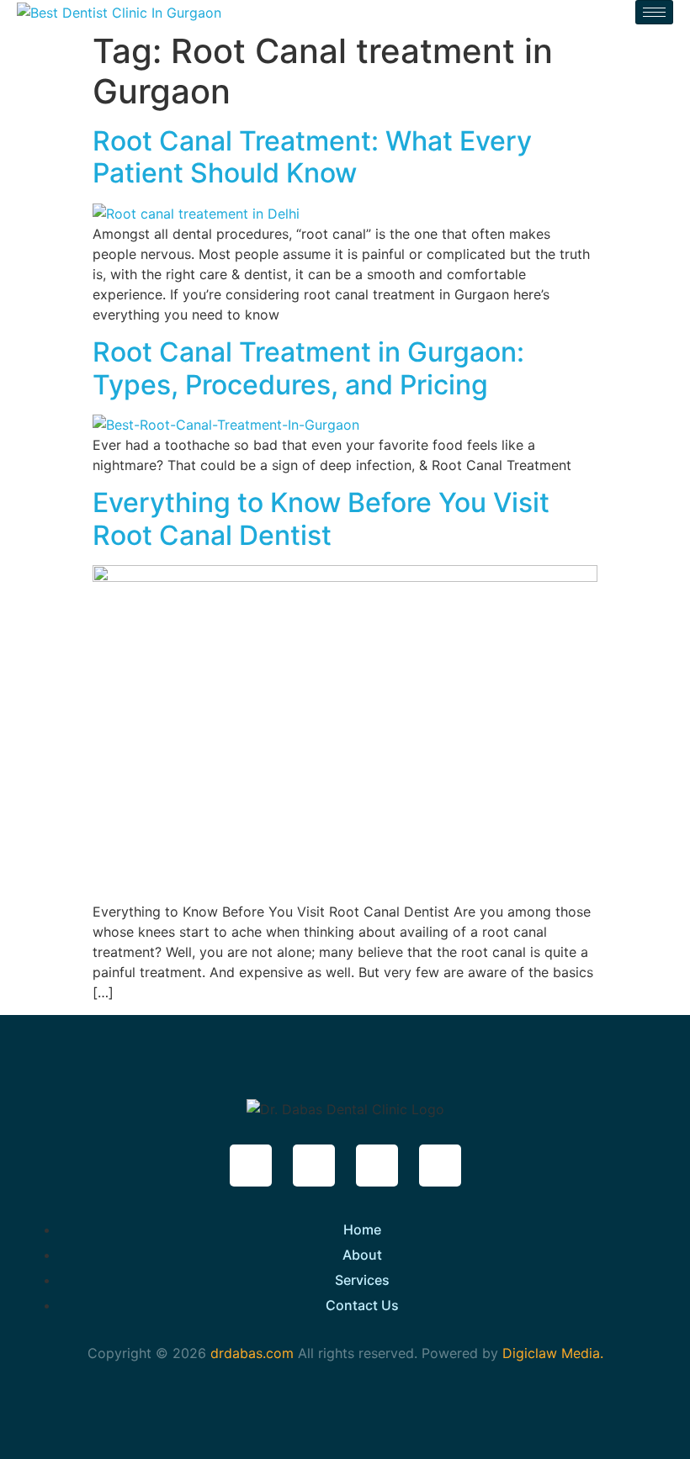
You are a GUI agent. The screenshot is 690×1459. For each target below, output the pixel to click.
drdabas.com (250, 1353)
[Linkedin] (440, 1165)
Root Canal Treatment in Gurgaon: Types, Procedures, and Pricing (308, 368)
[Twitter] (314, 1165)
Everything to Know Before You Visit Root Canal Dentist (321, 518)
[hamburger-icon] (654, 12)
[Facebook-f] (251, 1165)
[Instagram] (377, 1165)
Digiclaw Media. (552, 1353)
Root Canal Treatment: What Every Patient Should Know (312, 156)
